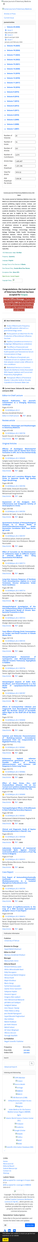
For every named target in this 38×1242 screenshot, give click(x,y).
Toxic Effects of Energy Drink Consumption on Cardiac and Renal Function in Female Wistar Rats (19, 633)
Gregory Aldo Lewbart (12, 997)
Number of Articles (8, 149)
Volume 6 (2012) (13, 106)
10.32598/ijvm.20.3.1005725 (15, 641)
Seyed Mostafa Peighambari (14, 1016)
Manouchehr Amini (11, 961)
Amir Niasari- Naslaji (11, 1008)
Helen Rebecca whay (11, 1011)
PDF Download (7, 167)
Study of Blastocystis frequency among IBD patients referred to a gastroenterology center (17, 328)
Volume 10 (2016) (13, 87)
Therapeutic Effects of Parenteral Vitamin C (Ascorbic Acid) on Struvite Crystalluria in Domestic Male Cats (17, 380)
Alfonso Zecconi (10, 1033)
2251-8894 (27, 1050)
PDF (26, 416)
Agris (19, 1115)
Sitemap (6, 1173)
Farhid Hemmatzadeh (12, 986)
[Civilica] (19, 1137)
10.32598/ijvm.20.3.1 (12, 410)
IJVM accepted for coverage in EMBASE (17, 1185)
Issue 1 (10, 40)
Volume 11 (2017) (13, 83)
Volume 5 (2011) (13, 110)
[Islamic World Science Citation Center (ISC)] (19, 1119)
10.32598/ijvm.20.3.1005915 (15, 859)
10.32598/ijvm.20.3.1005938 (15, 837)
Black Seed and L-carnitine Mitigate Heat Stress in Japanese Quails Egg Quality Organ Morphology (19, 478)
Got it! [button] (5, 1239)
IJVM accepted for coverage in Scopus (16, 1180)
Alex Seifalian (9, 1019)
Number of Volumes (8, 136)
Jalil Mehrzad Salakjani (12, 1002)
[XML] (15, 391)
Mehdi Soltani (9, 1027)
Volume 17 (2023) (13, 55)
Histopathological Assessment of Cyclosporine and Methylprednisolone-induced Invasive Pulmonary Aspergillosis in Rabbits (19, 660)
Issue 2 (10, 35)
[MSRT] (19, 1140)
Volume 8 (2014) (13, 97)
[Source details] (19, 1084)
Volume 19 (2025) (13, 46)
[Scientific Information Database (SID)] (19, 1147)
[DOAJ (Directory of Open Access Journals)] (19, 1102)
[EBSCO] (19, 1094)
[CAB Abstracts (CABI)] (19, 1097)
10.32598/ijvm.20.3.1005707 (15, 536)
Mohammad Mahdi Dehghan (14, 975)
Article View (8, 161)
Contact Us (7, 1171)
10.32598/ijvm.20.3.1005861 (15, 747)
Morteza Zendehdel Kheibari (14, 955)
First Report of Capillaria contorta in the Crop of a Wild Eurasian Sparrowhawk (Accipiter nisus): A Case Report (19, 909)
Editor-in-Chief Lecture (12, 395)
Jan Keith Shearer (10, 1024)
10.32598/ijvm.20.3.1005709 (15, 888)
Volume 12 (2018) (13, 78)
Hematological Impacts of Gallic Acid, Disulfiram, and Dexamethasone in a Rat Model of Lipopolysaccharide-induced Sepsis (19, 685)
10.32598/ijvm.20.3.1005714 (15, 591)
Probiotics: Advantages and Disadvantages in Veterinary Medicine (19, 427)
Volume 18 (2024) (13, 50)
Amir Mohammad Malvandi (14, 1000)
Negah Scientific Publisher (13, 1041)
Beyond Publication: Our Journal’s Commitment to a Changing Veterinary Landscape (19, 403)
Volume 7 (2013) (13, 101)
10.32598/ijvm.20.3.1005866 (15, 772)
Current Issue (9, 18)
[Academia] (19, 1127)
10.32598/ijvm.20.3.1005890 (15, 794)
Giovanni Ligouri (10, 994)
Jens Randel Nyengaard (12, 1013)
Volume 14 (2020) (13, 69)
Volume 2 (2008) (13, 124)
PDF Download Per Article (8, 180)
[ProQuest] (19, 1124)
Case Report (7, 872)
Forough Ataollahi (10, 1035)
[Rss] (14, 1231)
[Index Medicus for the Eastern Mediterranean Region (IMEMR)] (19, 1110)
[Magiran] (19, 1106)
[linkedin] (19, 1134)
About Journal (8, 1164)
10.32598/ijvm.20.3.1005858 (15, 720)
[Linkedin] (9, 1231)
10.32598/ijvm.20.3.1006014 (15, 916)
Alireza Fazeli (9, 978)
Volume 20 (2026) (13, 27)
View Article (6, 439)
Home (5, 1161)
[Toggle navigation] (18, 4)
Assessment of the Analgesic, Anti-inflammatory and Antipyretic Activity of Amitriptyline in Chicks (19, 504)
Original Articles (9, 443)
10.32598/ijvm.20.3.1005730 (15, 433)
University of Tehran (11, 941)
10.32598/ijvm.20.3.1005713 (15, 563)
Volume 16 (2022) (13, 60)
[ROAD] (19, 1143)
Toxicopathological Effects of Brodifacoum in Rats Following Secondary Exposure (19, 809)
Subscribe (30, 1225)
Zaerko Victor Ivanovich (13, 989)
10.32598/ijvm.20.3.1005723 (15, 618)
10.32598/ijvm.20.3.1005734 (15, 668)
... (4, 1150)
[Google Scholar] (19, 1130)
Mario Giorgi (9, 983)
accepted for (18, 294)
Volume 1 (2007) (13, 129)
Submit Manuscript (10, 1168)
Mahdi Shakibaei (10, 1022)
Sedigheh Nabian (10, 1005)
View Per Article (7, 173)
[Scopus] (19, 1081)
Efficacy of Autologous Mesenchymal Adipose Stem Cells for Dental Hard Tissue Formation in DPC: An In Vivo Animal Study (19, 451)
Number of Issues (8, 143)
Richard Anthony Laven (12, 967)
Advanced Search (10, 1067)
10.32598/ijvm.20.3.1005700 (15, 486)
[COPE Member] (19, 1077)
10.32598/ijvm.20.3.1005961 (15, 816)
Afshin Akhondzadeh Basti (13, 969)
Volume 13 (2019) (13, 73)
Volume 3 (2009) (13, 120)
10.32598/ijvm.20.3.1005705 (15, 511)
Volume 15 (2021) (13, 64)
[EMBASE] (19, 1091)
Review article (8, 420)
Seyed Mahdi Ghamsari (12, 949)
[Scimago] (19, 1087)
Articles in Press (10, 14)
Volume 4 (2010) (13, 115)
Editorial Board (8, 1166)
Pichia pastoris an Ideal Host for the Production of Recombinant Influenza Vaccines (18, 336)
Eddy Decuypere (10, 972)
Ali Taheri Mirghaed (11, 1030)
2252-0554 (27, 1052)
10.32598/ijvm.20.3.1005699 (15, 458)
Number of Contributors (9, 156)
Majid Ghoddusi (10, 980)
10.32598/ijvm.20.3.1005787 (15, 693)
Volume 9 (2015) (13, 92)
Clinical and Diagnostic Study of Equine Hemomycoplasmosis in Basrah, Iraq (19, 830)
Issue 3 (10, 30)
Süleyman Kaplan (10, 991)
